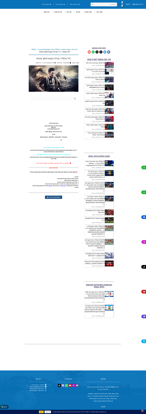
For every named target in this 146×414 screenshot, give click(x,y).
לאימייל (50, 185)
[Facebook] (77, 385)
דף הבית (75, 49)
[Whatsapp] (66, 385)
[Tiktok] (59, 385)
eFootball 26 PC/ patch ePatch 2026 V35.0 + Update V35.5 (95, 255)
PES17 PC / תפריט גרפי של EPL (95, 63)
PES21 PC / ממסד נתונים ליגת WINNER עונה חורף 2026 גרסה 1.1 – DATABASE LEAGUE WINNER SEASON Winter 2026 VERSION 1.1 (95, 200)
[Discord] (62, 385)
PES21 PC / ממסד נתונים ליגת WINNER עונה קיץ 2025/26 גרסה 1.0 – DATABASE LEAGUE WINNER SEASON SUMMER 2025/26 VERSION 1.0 (95, 230)
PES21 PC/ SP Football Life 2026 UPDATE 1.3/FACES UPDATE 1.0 (95, 262)
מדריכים (69, 12)
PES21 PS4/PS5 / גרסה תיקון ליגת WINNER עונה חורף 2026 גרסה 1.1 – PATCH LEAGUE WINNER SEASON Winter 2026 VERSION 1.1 (95, 187)
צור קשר (63, 185)
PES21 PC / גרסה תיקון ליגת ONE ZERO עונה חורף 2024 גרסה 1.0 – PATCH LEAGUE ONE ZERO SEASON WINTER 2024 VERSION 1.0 (94, 296)
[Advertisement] (73, 33)
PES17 (57, 49)
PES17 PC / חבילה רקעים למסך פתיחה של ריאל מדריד (95, 71)
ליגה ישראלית (58, 12)
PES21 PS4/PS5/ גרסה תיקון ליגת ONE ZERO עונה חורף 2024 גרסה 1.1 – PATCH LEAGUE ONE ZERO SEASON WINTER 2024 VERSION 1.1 (94, 310)
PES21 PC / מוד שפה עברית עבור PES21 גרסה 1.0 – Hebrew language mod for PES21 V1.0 (95, 163)
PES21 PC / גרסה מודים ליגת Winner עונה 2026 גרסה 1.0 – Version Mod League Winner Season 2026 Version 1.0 (96, 174)
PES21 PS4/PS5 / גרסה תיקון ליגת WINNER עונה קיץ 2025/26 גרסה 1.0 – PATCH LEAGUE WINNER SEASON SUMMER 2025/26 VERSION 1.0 (95, 244)
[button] (108, 52)
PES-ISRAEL (40, 154)
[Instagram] (73, 385)
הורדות (78, 12)
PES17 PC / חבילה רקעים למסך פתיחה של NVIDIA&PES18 (95, 86)
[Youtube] (70, 385)
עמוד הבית (99, 12)
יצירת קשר (47, 12)
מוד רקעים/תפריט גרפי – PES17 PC (45, 63)
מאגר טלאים (88, 12)
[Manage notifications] (142, 410)
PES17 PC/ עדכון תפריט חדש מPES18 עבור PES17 (96, 134)
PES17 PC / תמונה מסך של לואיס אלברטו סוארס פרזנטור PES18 (95, 110)
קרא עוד (103, 406)
